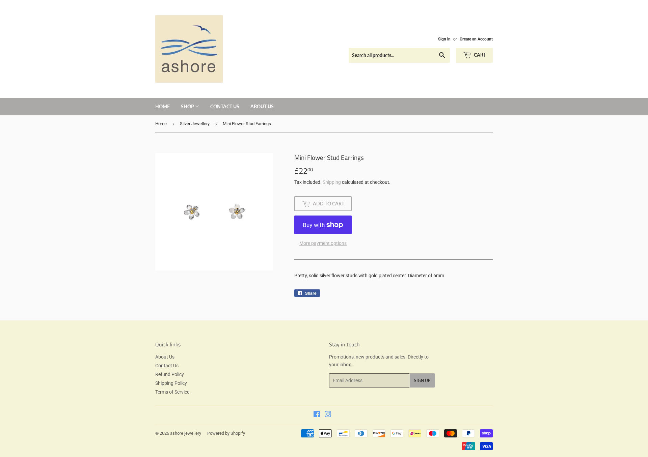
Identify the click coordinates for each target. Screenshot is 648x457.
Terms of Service (172, 392)
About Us (262, 106)
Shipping (332, 182)
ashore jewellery (185, 433)
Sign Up (422, 380)
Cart (479, 55)
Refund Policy (169, 374)
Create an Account (476, 39)
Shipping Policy (171, 383)
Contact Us (224, 106)
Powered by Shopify (226, 433)
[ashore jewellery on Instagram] (328, 415)
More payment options (323, 243)
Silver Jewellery (195, 123)
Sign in (444, 39)
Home (162, 106)
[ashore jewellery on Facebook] (316, 415)
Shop (188, 106)
